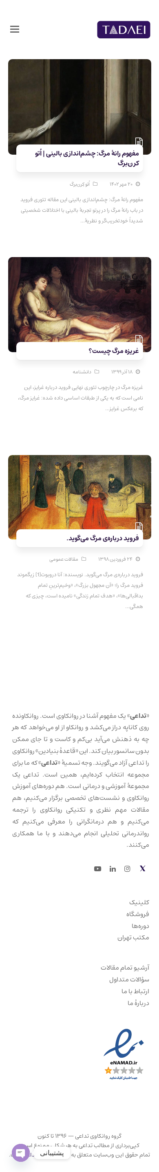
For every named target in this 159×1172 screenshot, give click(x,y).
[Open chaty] (21, 1153)
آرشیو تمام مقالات (125, 967)
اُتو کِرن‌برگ (80, 184)
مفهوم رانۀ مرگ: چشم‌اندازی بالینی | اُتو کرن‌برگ (87, 158)
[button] (14, 30)
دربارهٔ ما (138, 1003)
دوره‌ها (140, 926)
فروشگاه (137, 914)
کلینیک (139, 902)
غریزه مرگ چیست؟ (113, 351)
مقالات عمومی (63, 559)
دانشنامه (82, 372)
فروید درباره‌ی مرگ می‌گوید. (102, 538)
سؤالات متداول (129, 979)
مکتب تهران (133, 937)
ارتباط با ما (135, 991)
